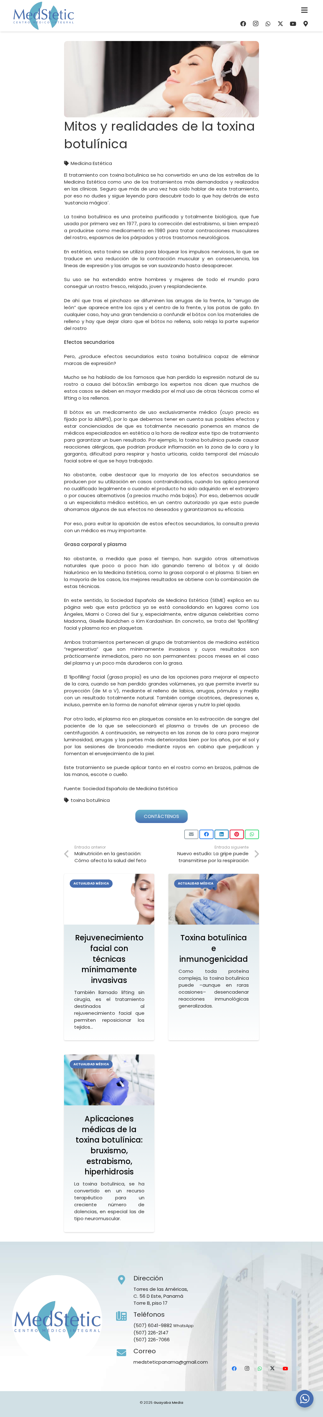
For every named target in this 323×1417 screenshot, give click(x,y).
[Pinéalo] (237, 834)
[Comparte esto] (206, 834)
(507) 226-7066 (151, 1339)
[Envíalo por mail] (191, 834)
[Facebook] (243, 23)
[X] (280, 23)
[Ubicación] (305, 23)
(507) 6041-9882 (152, 1325)
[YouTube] (293, 23)
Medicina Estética (91, 163)
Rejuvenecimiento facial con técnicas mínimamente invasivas (109, 958)
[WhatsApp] (268, 23)
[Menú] (304, 10)
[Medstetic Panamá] (43, 16)
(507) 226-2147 (150, 1332)
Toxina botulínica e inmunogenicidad (213, 948)
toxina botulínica (90, 800)
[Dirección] (124, 1280)
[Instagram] (255, 23)
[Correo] (124, 1353)
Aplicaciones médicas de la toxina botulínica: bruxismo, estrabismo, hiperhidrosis (109, 1145)
